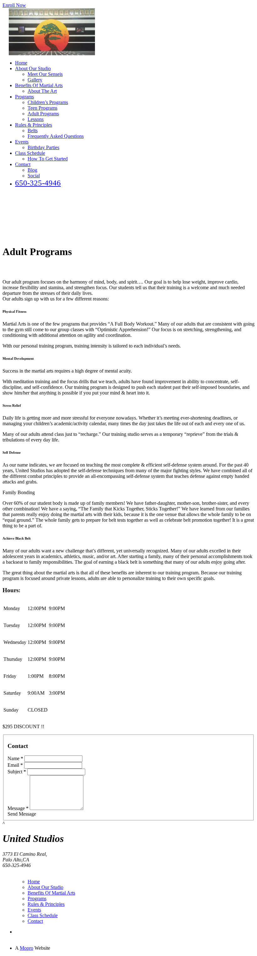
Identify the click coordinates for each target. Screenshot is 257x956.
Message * (18, 808)
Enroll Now (14, 5)
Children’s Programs (48, 102)
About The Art (42, 91)
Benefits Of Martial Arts (39, 85)
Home (21, 62)
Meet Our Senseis (45, 74)
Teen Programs (42, 108)
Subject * (17, 771)
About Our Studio (33, 68)
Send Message (22, 814)
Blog (32, 170)
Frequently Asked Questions (56, 136)
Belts (33, 130)
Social (34, 175)
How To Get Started (48, 158)
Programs (24, 96)
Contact (22, 164)
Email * (15, 765)
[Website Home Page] (52, 53)
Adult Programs (43, 113)
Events (22, 141)
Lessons (36, 119)
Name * (15, 758)
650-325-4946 (38, 183)
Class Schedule (30, 153)
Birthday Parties (43, 147)
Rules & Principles (33, 125)
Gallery (35, 79)
